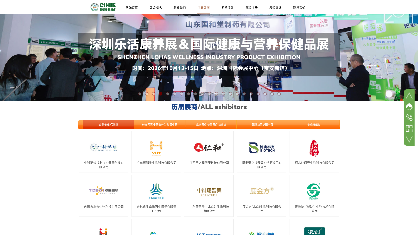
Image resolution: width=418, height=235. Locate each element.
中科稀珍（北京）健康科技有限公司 (104, 165)
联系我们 (299, 7)
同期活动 (227, 7)
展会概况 (156, 7)
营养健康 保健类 (108, 124)
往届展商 (203, 7)
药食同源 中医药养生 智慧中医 (159, 124)
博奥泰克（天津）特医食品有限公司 (262, 165)
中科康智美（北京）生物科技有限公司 (209, 209)
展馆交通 (275, 7)
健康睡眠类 (313, 124)
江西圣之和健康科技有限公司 (209, 162)
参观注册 (251, 7)
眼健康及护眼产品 (262, 124)
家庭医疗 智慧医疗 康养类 (211, 124)
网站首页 (132, 7)
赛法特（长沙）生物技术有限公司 (314, 209)
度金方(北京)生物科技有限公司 (262, 209)
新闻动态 (180, 7)
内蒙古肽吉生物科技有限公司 (104, 206)
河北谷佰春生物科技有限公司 (314, 162)
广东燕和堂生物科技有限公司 (156, 162)
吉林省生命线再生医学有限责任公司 (156, 209)
